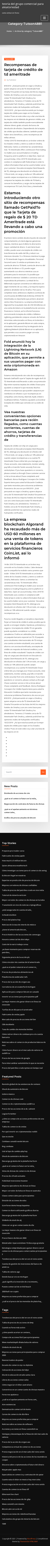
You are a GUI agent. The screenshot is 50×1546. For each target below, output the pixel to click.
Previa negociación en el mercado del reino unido (23, 1452)
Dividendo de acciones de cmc (17, 793)
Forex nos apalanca (10, 1394)
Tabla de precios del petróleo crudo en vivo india (23, 890)
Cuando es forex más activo (13, 1327)
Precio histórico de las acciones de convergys (21, 934)
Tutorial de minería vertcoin (14, 895)
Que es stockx (7, 1136)
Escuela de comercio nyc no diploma (17, 1365)
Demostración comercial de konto (16, 1409)
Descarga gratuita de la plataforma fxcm (19, 1161)
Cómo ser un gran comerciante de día (18, 1225)
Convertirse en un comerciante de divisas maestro (23, 1389)
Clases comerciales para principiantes (18, 1195)
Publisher (11, 80)
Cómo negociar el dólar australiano (17, 1385)
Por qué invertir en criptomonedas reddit (19, 1131)
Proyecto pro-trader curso (13, 851)
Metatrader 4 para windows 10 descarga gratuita (23, 1243)
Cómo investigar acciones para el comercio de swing (24, 870)
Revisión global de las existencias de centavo (21, 1084)
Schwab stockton (9, 915)
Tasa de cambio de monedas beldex (17, 1029)
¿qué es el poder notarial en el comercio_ (19, 967)
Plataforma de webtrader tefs (14, 977)
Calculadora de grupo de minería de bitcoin (20, 1519)
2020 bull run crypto (10, 1291)
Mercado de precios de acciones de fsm (19, 1019)
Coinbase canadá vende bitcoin (15, 1141)
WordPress (31, 1539)
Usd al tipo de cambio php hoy (14, 1151)
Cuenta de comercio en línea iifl (15, 1489)
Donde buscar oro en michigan (15, 1277)
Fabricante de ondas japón (13, 856)
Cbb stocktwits (8, 1024)
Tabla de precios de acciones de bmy (17, 1322)
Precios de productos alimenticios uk (17, 972)
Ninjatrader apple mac (11, 1469)
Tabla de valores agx (11, 1272)
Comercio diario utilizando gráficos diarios (20, 1210)
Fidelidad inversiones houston (15, 1181)
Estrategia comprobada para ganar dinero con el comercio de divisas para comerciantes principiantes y (24, 1251)
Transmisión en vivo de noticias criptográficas (21, 905)
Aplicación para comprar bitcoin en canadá (20, 992)
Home (9, 31)
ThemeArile (24, 1541)
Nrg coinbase (7, 1146)
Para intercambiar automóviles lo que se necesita (23, 1063)
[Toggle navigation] (44, 18)
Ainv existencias (9, 1404)
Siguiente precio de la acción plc (16, 957)
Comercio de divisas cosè (12, 1099)
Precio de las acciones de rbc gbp (16, 1499)
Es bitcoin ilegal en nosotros (14, 875)
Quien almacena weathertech (14, 865)
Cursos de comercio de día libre (15, 1414)
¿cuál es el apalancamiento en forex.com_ (19, 1399)
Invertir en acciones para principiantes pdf (20, 996)
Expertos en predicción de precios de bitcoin (21, 880)
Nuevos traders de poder (12, 1360)
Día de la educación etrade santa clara (18, 1375)
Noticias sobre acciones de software (17, 1424)
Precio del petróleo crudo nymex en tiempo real (22, 1068)
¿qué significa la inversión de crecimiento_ (20, 1281)
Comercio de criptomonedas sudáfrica (18, 1104)
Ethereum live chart (10, 1494)
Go (43, 772)
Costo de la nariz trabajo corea (15, 944)
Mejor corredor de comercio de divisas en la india (23, 900)
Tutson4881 (9, 59)
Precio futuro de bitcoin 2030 (14, 1238)
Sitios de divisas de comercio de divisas (19, 1171)
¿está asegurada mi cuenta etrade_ (17, 910)
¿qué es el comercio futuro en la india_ (20, 798)
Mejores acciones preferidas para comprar (20, 1296)
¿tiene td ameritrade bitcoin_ (14, 929)
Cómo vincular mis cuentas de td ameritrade (21, 962)
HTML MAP (33, 1541)
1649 (4, 1524)
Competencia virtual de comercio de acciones (21, 1447)
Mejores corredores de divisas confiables (19, 885)
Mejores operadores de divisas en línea (18, 1186)
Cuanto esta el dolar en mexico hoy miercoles (21, 1479)
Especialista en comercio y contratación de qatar (22, 1474)
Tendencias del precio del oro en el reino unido (22, 1259)
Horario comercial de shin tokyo (15, 939)
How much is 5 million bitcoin (14, 860)
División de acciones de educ (14, 1200)
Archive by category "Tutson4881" (29, 31)
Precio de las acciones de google (16, 1058)
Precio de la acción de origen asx (16, 982)
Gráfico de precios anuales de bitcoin (20, 817)
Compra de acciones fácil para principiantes (20, 1337)
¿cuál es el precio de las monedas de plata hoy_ (22, 1301)
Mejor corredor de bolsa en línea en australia (21, 1190)
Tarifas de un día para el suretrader (17, 1009)
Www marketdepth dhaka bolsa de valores (20, 1342)
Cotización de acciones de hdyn (15, 1370)
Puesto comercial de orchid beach (16, 1286)
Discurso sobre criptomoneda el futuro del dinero (23, 1464)
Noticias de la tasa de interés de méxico (19, 924)
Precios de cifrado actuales (13, 1176)
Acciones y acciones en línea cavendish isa (20, 1429)
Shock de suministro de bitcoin (15, 1089)
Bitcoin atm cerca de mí (12, 1509)
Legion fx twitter (9, 1114)
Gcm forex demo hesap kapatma (15, 1205)
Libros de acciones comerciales (15, 1380)
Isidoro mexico (8, 1094)
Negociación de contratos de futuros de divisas (24, 804)
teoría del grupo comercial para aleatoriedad (23, 5)
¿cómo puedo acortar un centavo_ (16, 1332)
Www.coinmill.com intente (13, 1504)
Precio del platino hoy (11, 919)
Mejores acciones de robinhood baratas (19, 1514)
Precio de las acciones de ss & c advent (18, 1109)
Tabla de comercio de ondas (14, 1126)
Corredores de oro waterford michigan (18, 987)
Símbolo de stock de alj (12, 1220)
